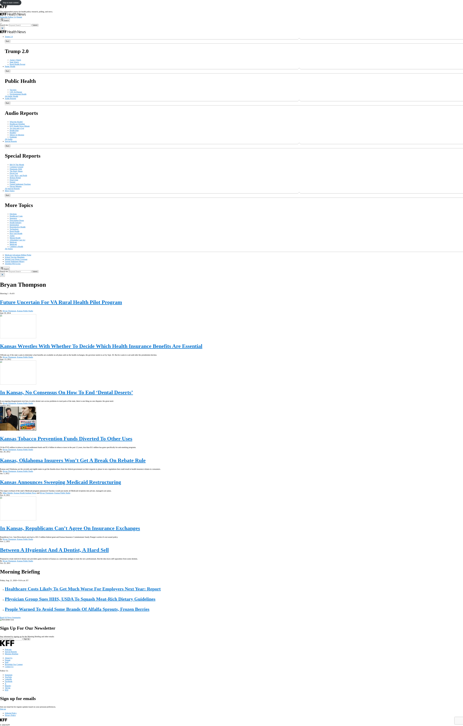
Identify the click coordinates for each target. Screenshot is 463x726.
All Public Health (11, 96)
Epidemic (13, 137)
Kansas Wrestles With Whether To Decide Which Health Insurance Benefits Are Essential (101, 346)
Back (7, 41)
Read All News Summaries (10, 617)
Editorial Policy (11, 713)
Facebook (8, 681)
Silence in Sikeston (17, 135)
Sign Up (26, 639)
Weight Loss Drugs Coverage (16, 259)
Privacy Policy (10, 715)
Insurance (13, 218)
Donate (19, 17)
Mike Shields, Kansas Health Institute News (19, 493)
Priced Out (14, 173)
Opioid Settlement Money (14, 261)
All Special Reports (12, 189)
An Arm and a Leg (17, 128)
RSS (6, 690)
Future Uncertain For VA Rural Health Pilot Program (61, 302)
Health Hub (14, 130)
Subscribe (3, 17)
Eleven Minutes (16, 186)
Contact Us (9, 667)
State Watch (14, 62)
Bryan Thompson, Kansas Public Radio (18, 311)
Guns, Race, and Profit (18, 175)
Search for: (4, 25)
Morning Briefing (11, 654)
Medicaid (13, 244)
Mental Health (15, 238)
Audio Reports (10, 98)
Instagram (8, 675)
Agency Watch (15, 60)
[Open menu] (1, 23)
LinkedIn (8, 679)
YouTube (8, 677)
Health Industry (15, 223)
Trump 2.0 (9, 37)
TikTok (7, 688)
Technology (14, 229)
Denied (12, 182)
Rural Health (14, 231)
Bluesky (8, 686)
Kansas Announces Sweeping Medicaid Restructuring (60, 482)
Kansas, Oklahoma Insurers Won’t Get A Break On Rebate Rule (73, 460)
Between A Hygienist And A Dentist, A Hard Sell (54, 550)
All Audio (8, 139)
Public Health (10, 66)
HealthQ (13, 133)
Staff (6, 662)
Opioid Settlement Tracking (20, 184)
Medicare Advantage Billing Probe (18, 255)
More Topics (9, 191)
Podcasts (8, 649)
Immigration (14, 225)
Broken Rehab (15, 178)
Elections (13, 214)
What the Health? (16, 122)
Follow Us (12, 17)
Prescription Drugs (17, 220)
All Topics (9, 249)
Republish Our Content (14, 664)
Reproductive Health (17, 227)
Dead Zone (14, 180)
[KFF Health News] (13, 15)
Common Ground (16, 167)
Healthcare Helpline (17, 124)
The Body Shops (16, 171)
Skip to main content (10, 3)
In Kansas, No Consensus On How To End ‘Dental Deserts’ (66, 392)
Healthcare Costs (16, 216)
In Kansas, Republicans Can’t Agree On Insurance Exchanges (70, 528)
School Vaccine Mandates (14, 257)
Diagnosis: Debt (16, 169)
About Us (8, 658)
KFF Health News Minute (20, 126)
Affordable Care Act (17, 240)
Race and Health (16, 233)
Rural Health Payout (17, 64)
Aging (12, 236)
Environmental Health (18, 94)
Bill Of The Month (17, 165)
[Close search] (2, 28)
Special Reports (11, 141)
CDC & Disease (16, 92)
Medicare (13, 242)
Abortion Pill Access (12, 264)
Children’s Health (16, 247)
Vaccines (13, 90)
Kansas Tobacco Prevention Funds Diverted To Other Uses (66, 439)
